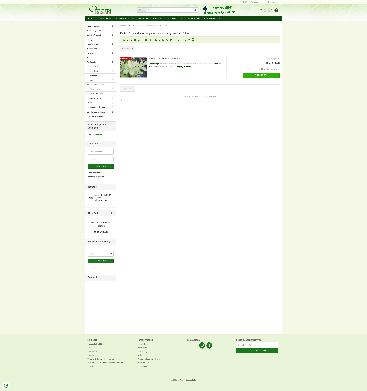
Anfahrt (141, 355)
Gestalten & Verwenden (96, 98)
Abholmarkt (142, 348)
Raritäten (90, 53)
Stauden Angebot (94, 35)
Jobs (90, 19)
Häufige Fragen (104, 19)
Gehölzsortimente (94, 89)
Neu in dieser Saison (95, 85)
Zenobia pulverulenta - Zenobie (164, 58)
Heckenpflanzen (93, 71)
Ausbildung (142, 351)
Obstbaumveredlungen (96, 107)
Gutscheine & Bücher (95, 116)
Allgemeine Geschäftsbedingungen (182, 19)
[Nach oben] (359, 386)
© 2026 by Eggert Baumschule (183, 380)
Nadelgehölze (92, 44)
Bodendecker (92, 67)
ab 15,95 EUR (101, 231)
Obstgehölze (92, 62)
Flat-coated (142, 366)
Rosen (89, 57)
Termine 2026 (143, 363)
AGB (89, 348)
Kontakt (157, 19)
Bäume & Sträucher (95, 94)
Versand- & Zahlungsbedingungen (132, 19)
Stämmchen (92, 76)
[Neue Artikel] (112, 213)
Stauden (90, 103)
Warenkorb (209, 19)
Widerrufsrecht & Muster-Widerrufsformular (105, 363)
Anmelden (100, 166)
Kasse (222, 19)
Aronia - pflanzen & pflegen (149, 359)
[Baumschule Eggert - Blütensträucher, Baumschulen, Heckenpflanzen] (109, 10)
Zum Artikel (261, 75)
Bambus (90, 80)
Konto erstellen (94, 173)
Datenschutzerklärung (96, 344)
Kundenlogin (258, 2)
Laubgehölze (92, 39)
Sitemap (90, 366)
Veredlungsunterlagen (96, 112)
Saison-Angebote (94, 30)
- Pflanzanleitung (96, 134)
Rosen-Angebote (93, 26)
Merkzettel (273, 2)
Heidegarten (92, 48)
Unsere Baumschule (146, 344)
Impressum (92, 351)
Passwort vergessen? (96, 177)
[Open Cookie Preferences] (6, 386)
